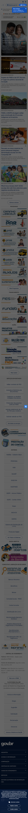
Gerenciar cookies (15, 802)
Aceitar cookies (14, 809)
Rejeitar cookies (14, 805)
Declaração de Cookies (14, 798)
